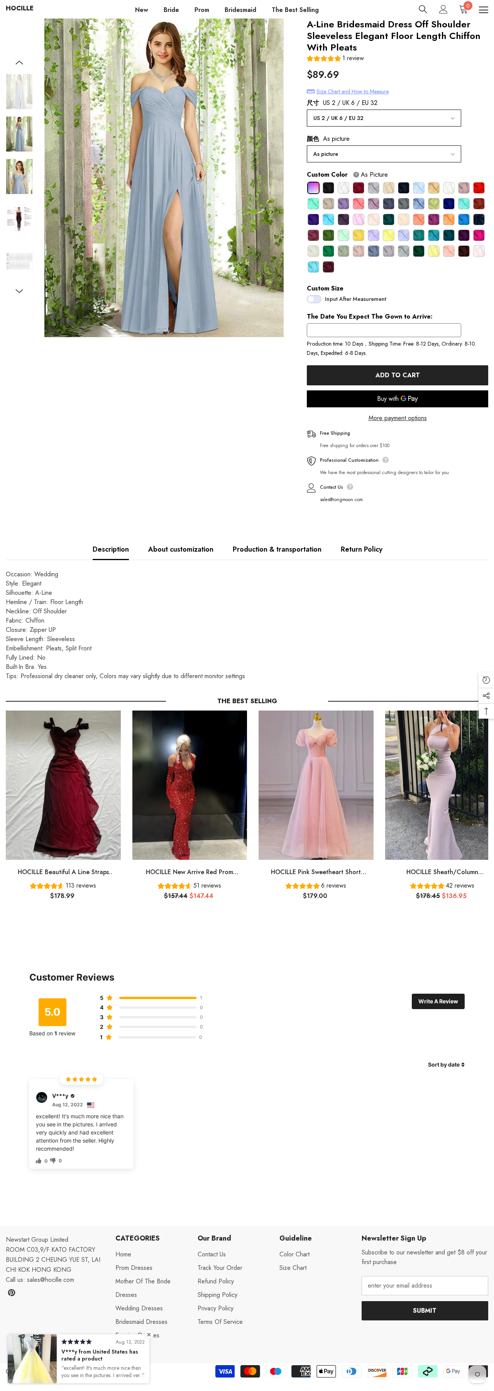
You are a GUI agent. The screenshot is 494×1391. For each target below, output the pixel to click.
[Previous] (19, 62)
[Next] (19, 291)
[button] (335, 59)
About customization (180, 549)
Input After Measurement (355, 299)
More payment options (398, 418)
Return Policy (361, 549)
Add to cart (398, 375)
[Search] (423, 9)
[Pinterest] (11, 1292)
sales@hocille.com (50, 1279)
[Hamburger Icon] (483, 10)
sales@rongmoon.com (341, 499)
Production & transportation (277, 549)
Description (111, 549)
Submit (424, 1310)
